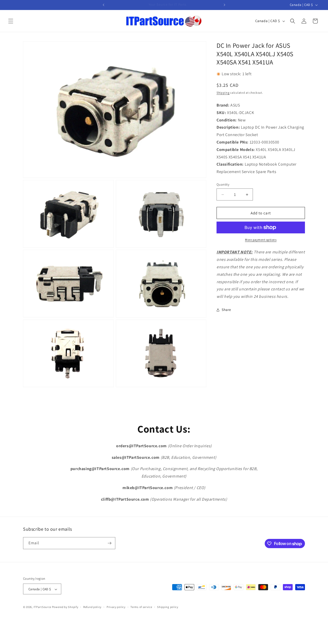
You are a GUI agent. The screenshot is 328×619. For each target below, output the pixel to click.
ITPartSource (42, 607)
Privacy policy (116, 607)
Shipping (223, 92)
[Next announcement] (224, 5)
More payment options (260, 240)
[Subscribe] (109, 543)
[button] (10, 21)
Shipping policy (167, 607)
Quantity (223, 184)
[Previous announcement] (103, 5)
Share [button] (226, 309)
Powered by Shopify (65, 607)
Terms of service (141, 607)
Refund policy (92, 607)
